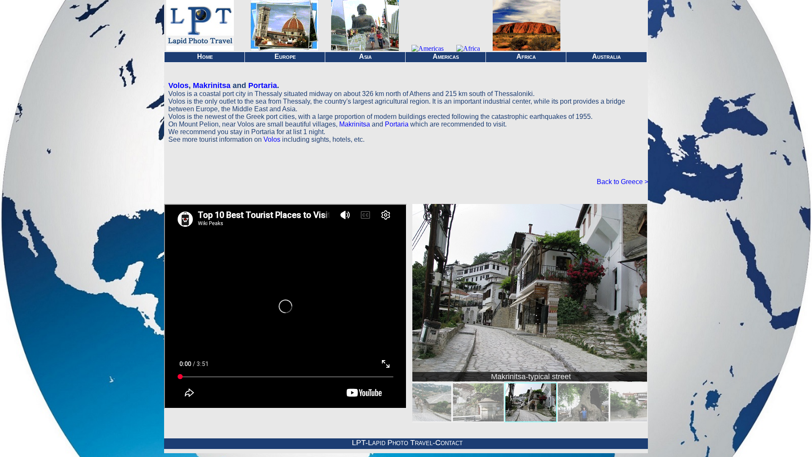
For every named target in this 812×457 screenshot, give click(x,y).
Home (205, 56)
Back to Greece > (622, 181)
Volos (178, 85)
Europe (285, 56)
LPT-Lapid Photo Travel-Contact (407, 442)
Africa (526, 56)
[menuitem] (426, 402)
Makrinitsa (211, 85)
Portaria (262, 85)
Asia (365, 56)
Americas (446, 56)
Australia (606, 56)
